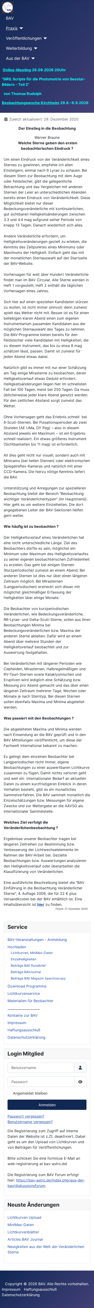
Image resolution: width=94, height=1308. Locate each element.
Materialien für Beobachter (30, 1000)
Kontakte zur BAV (23, 1015)
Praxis (12, 28)
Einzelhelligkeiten (23, 959)
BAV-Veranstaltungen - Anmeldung (37, 939)
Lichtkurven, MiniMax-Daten (32, 953)
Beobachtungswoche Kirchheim (30, 102)
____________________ (23, 1008)
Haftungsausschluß (24, 1030)
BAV (10, 18)
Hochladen (17, 947)
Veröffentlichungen (24, 38)
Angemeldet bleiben (30, 1093)
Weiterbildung (19, 48)
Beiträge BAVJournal (26, 972)
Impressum (17, 1022)
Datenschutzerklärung (26, 1037)
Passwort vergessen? (26, 1116)
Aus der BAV (17, 58)
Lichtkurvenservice (24, 993)
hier (40, 904)
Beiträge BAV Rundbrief (28, 965)
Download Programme (27, 986)
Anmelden (47, 1105)
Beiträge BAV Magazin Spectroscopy (38, 978)
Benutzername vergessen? (30, 1121)
